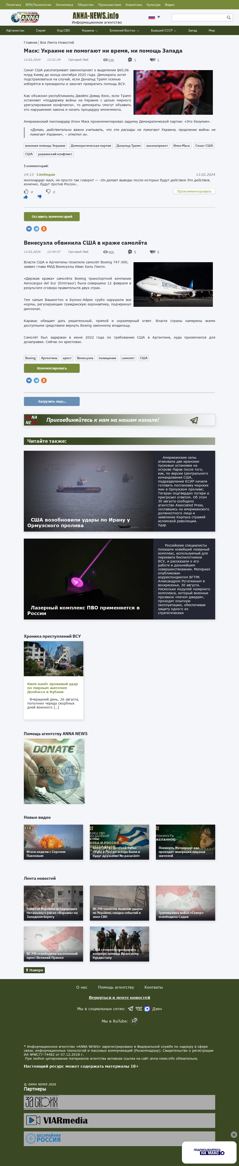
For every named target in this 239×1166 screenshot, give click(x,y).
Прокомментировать (194, 191)
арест (67, 358)
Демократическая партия (91, 145)
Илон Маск (181, 145)
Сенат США (204, 145)
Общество (86, 5)
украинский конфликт (55, 154)
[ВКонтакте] (29, 229)
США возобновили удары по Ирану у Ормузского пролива (78, 522)
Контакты (153, 987)
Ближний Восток (122, 30)
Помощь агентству (116, 987)
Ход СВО (63, 30)
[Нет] (40, 196)
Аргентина (49, 358)
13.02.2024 (42, 59)
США (29, 154)
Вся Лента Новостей (57, 42)
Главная (30, 42)
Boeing (30, 358)
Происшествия (109, 5)
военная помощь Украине (45, 145)
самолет (128, 358)
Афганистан (15, 30)
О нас (82, 987)
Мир (212, 30)
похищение (107, 358)
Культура (153, 5)
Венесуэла (85, 358)
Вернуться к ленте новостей (119, 997)
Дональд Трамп (128, 145)
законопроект (157, 145)
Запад (192, 30)
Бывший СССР (161, 30)
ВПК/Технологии (38, 5)
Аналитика (134, 5)
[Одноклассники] (44, 229)
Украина (88, 30)
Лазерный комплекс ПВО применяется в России (83, 610)
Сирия (40, 30)
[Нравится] (26, 196)
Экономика (64, 5)
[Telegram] (36, 229)
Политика (13, 5)
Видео (170, 5)
